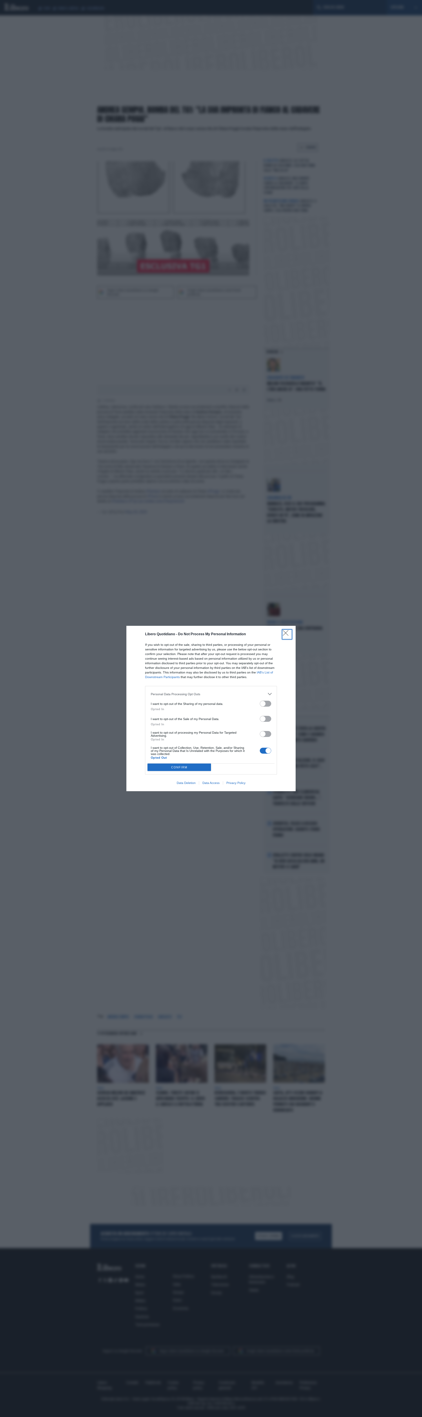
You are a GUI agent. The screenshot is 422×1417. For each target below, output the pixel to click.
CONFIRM (179, 767)
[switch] (265, 704)
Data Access (211, 783)
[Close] (287, 634)
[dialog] (211, 708)
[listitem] (211, 694)
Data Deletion (186, 783)
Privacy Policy (236, 783)
